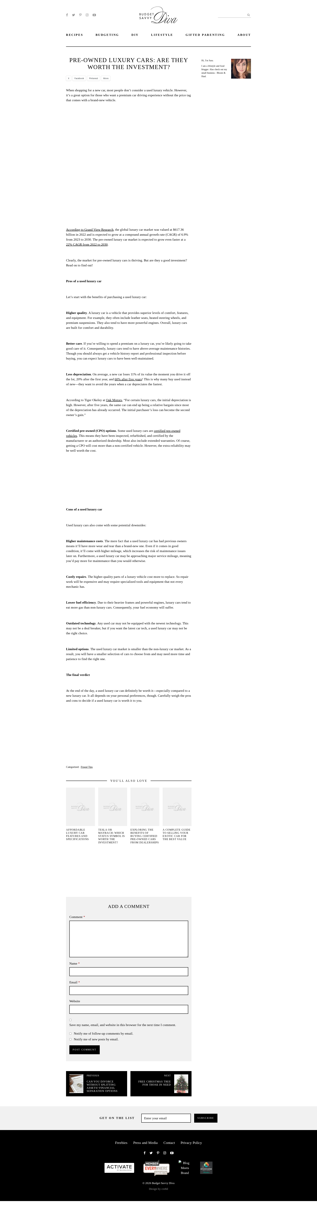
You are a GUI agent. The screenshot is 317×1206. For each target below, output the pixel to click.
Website (74, 1001)
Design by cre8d (158, 1188)
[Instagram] (87, 15)
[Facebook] (67, 15)
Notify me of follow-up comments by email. (103, 1033)
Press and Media (145, 1143)
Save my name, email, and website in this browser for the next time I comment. (122, 1025)
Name (74, 963)
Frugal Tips (87, 767)
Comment (77, 917)
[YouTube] (94, 15)
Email (74, 982)
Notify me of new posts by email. (96, 1039)
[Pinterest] (80, 15)
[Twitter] (73, 15)
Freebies (121, 1143)
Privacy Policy (191, 1143)
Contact (169, 1143)
